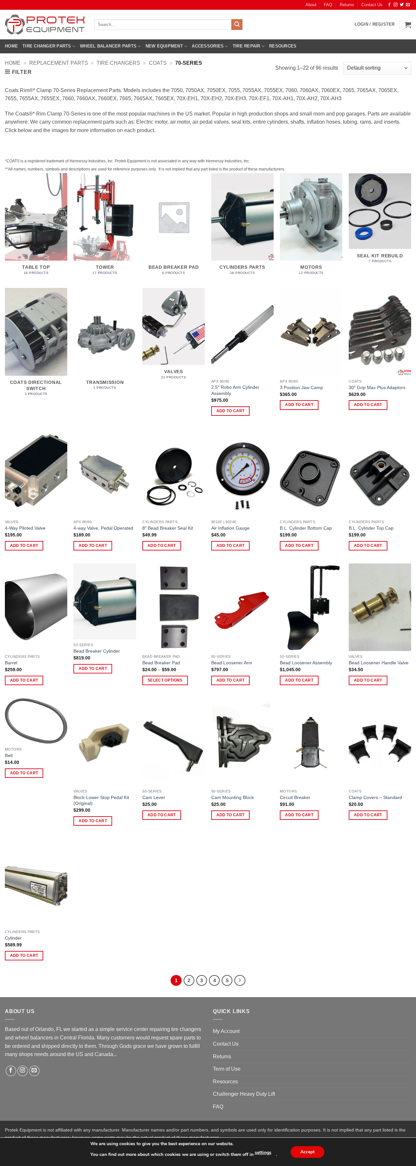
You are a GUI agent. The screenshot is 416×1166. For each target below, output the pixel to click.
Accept (307, 1152)
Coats (158, 63)
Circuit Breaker (295, 797)
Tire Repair (246, 46)
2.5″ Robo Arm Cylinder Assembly (235, 390)
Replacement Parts (58, 63)
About (311, 4)
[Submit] (236, 24)
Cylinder (13, 938)
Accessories (208, 46)
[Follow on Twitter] (402, 5)
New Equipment (164, 46)
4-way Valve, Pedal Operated (103, 528)
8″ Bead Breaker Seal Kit (167, 528)
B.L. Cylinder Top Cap (371, 528)
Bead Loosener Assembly (306, 662)
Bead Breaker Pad (161, 662)
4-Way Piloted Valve (25, 528)
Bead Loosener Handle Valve (379, 662)
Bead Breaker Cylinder (96, 651)
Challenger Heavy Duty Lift (244, 1094)
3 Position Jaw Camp (301, 387)
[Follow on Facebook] (389, 5)
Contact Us (372, 4)
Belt (9, 755)
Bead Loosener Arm (231, 662)
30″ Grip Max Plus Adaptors (377, 387)
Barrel (11, 662)
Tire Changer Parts (46, 46)
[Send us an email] (408, 5)
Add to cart (230, 411)
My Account (226, 1031)
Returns (347, 4)
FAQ (328, 4)
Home (11, 46)
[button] (375, 24)
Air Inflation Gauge (230, 528)
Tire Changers (118, 63)
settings (263, 1152)
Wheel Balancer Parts (108, 46)
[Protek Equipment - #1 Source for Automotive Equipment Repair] (44, 24)
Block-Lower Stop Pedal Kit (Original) (101, 800)
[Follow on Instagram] (395, 5)
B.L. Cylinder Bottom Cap (306, 528)
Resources (282, 46)
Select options (165, 680)
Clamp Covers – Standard (375, 797)
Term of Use (226, 1069)
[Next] (239, 980)
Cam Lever (153, 797)
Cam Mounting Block (232, 797)
